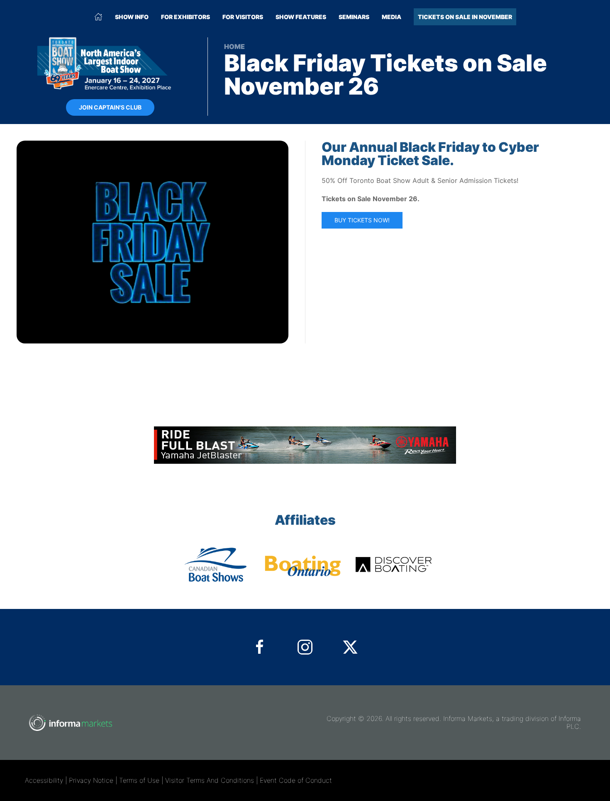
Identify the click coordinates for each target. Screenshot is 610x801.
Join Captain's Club (110, 107)
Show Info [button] (132, 16)
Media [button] (391, 16)
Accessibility (44, 780)
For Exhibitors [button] (185, 16)
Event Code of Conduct (296, 780)
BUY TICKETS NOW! (362, 220)
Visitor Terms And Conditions (209, 780)
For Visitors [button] (242, 16)
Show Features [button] (301, 16)
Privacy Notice (91, 780)
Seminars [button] (354, 16)
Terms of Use (139, 780)
